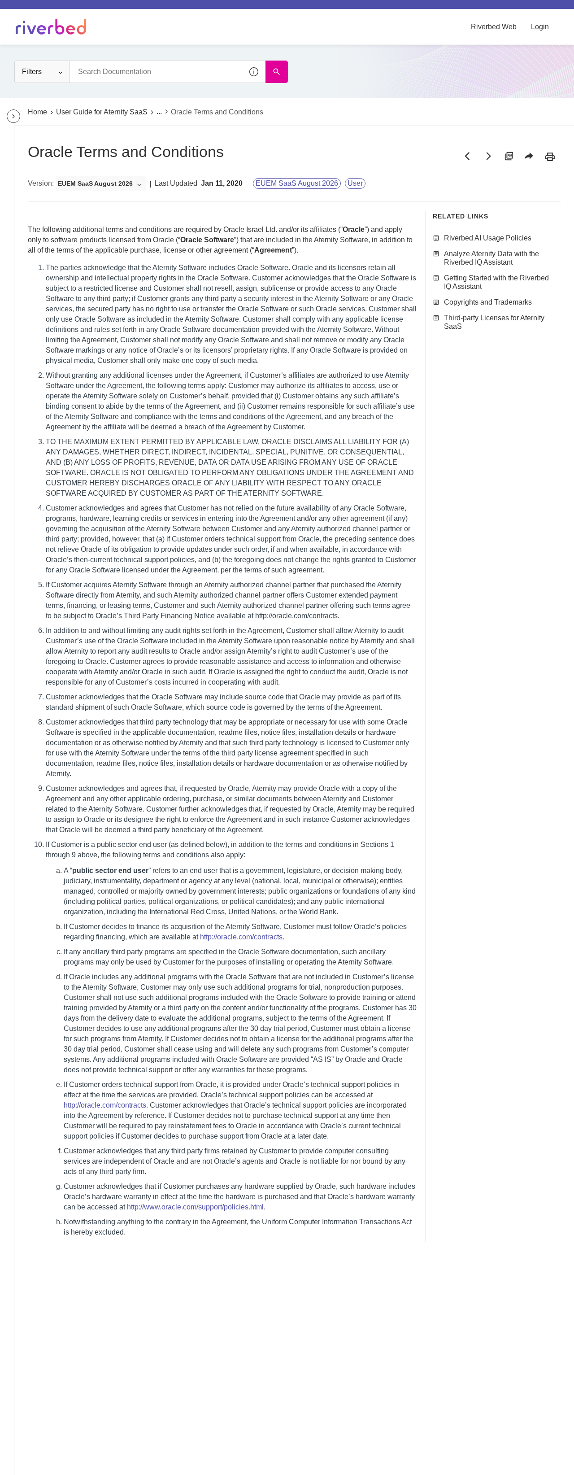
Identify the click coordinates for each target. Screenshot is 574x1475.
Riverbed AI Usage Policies (487, 238)
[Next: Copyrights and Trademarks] (488, 156)
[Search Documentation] (276, 72)
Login (540, 27)
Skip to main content (37, 10)
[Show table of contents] (13, 116)
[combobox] (167, 72)
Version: (41, 183)
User (355, 183)
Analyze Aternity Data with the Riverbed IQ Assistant (491, 258)
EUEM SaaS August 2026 (297, 183)
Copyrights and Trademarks (488, 302)
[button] (254, 72)
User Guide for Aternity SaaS (102, 112)
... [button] (159, 111)
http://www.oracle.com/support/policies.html (195, 1207)
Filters (32, 71)
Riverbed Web (494, 27)
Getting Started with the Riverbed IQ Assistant (496, 282)
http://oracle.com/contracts (241, 937)
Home (37, 112)
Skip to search (101, 10)
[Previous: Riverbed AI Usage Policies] (467, 156)
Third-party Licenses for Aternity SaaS (494, 322)
